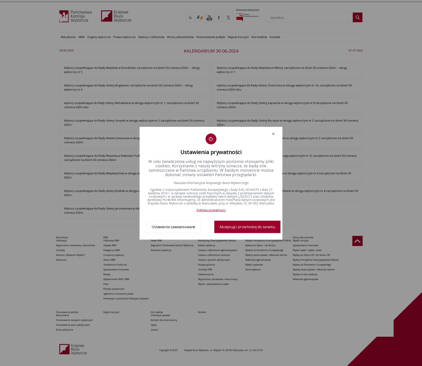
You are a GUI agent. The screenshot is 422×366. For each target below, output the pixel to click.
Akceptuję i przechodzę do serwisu (247, 226)
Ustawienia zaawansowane (173, 226)
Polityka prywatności (211, 210)
